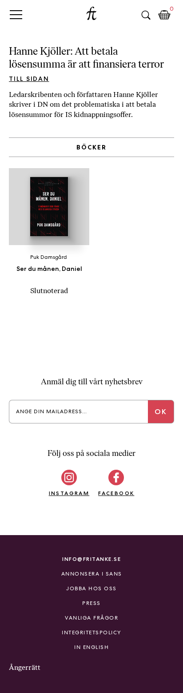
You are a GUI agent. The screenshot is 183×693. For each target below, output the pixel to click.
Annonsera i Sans (91, 573)
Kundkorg (164, 15)
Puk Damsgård (48, 257)
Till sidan (29, 79)
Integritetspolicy (91, 632)
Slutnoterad (49, 290)
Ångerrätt (24, 667)
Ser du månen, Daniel (49, 269)
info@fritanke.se (91, 559)
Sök (145, 15)
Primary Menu (16, 14)
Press (91, 603)
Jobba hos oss (91, 588)
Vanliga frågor (91, 617)
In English (91, 647)
